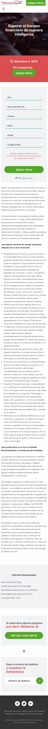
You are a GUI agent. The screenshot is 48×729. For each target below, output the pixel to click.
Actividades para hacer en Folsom (17, 593)
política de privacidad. (26, 158)
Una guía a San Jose (10, 597)
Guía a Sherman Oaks (11, 582)
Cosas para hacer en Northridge (16, 586)
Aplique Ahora (35, 3)
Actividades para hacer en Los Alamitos (19, 589)
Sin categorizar (23, 67)
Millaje (9, 132)
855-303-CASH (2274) (24, 635)
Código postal (11, 141)
